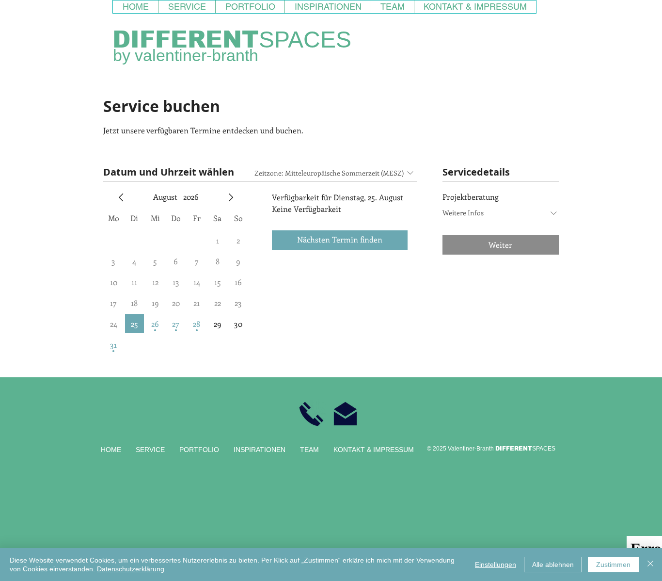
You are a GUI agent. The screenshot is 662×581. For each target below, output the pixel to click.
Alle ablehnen (553, 564)
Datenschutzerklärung (130, 569)
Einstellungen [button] (495, 564)
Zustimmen (613, 564)
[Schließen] (650, 564)
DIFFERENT (185, 39)
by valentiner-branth (185, 55)
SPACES (305, 39)
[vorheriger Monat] (121, 197)
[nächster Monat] (230, 197)
